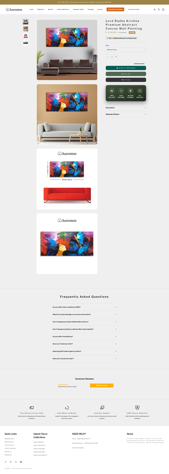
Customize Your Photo (115, 9)
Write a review (101, 385)
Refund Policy (9, 442)
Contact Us (8, 455)
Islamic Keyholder (39, 452)
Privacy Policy (9, 445)
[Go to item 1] (25, 22)
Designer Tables (78, 9)
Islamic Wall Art (39, 442)
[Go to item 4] (25, 43)
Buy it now (126, 80)
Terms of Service (10, 448)
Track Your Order (133, 9)
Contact (100, 9)
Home (31, 9)
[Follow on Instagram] (11, 462)
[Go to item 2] (25, 29)
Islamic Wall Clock (39, 445)
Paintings (91, 9)
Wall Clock (40, 9)
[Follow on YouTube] (21, 462)
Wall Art (50, 9)
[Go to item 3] (25, 36)
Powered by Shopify (25, 468)
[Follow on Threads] (16, 462)
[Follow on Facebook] (6, 462)
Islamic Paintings (39, 448)
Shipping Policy (9, 439)
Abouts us (8, 452)
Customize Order (139, 63)
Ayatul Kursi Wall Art (40, 455)
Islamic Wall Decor (63, 9)
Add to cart (126, 74)
